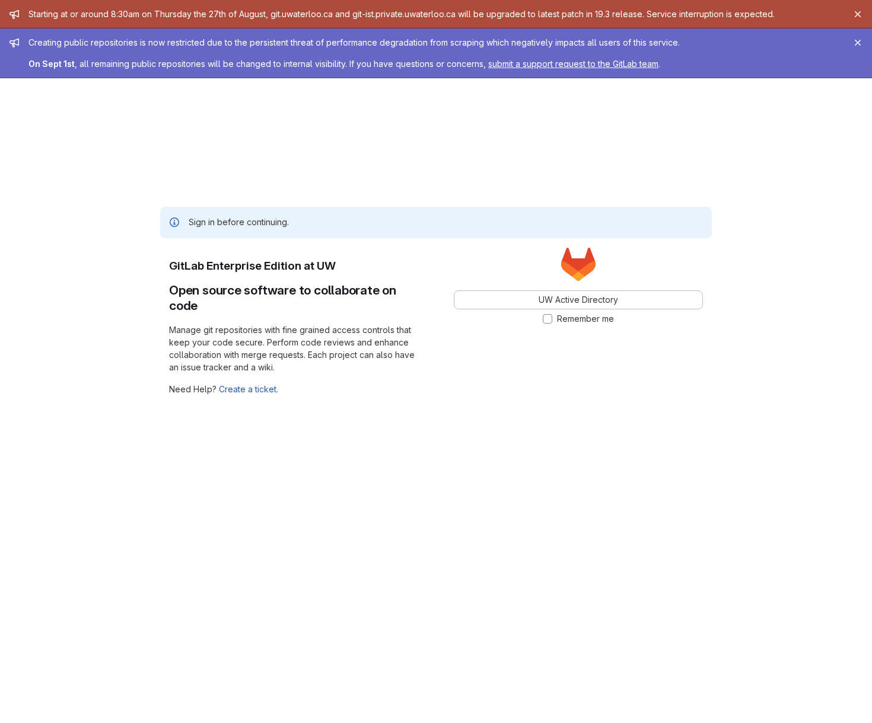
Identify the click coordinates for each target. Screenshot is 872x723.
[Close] (858, 14)
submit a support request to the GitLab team (573, 64)
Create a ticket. (248, 389)
